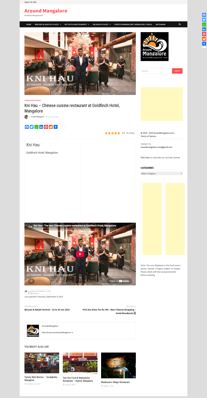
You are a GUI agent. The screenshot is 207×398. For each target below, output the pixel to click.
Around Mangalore (45, 10)
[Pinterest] (204, 34)
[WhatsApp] (204, 24)
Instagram (160, 24)
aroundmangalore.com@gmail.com (156, 147)
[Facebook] (204, 14)
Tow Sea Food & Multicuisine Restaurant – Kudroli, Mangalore (78, 379)
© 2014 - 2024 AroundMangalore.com (158, 133)
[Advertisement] (162, 104)
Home (28, 24)
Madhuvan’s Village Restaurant (115, 382)
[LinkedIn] (204, 29)
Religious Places (100, 24)
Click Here (145, 157)
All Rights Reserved (33, 293)
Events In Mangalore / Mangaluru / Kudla (133, 24)
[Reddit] (204, 38)
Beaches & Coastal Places (47, 24)
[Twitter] (204, 19)
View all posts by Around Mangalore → (57, 332)
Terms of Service (148, 136)
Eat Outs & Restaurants (76, 24)
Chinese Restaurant (32, 100)
